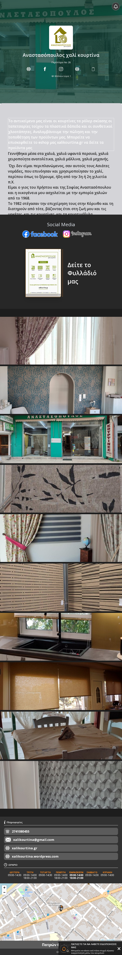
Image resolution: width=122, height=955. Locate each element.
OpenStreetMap (110, 940)
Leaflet (102, 940)
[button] (61, 908)
